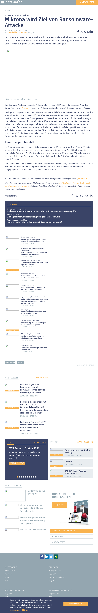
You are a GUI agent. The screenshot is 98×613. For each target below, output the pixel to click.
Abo (6, 581)
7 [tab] (29, 477)
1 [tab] (17, 477)
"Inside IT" (26, 108)
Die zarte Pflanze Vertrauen (33, 530)
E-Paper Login (55, 571)
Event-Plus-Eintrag (57, 577)
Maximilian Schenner (18, 32)
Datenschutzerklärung (19, 610)
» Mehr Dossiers (85, 442)
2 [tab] (19, 477)
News (7, 11)
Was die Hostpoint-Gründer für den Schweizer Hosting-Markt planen (33, 521)
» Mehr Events (39, 443)
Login (51, 581)
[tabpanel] (26, 456)
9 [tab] (33, 477)
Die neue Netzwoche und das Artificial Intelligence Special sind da (32, 508)
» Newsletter (58, 542)
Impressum (54, 594)
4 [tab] (23, 477)
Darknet (20, 362)
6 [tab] (27, 477)
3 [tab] (21, 477)
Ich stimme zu (75, 604)
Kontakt (52, 574)
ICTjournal (9, 594)
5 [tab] (25, 477)
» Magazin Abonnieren (63, 531)
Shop (7, 577)
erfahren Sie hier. (85, 179)
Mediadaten (10, 571)
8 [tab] (31, 477)
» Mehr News (42, 378)
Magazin (8, 574)
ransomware (10, 362)
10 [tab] (35, 477)
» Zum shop (57, 536)
